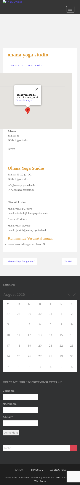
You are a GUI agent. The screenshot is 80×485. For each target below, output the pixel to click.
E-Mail (8, 417)
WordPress (40, 481)
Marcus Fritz (35, 65)
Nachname (10, 404)
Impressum (37, 469)
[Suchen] (73, 448)
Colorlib (59, 477)
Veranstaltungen (24, 100)
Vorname (9, 391)
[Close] (36, 89)
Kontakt (20, 469)
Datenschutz (58, 469)
